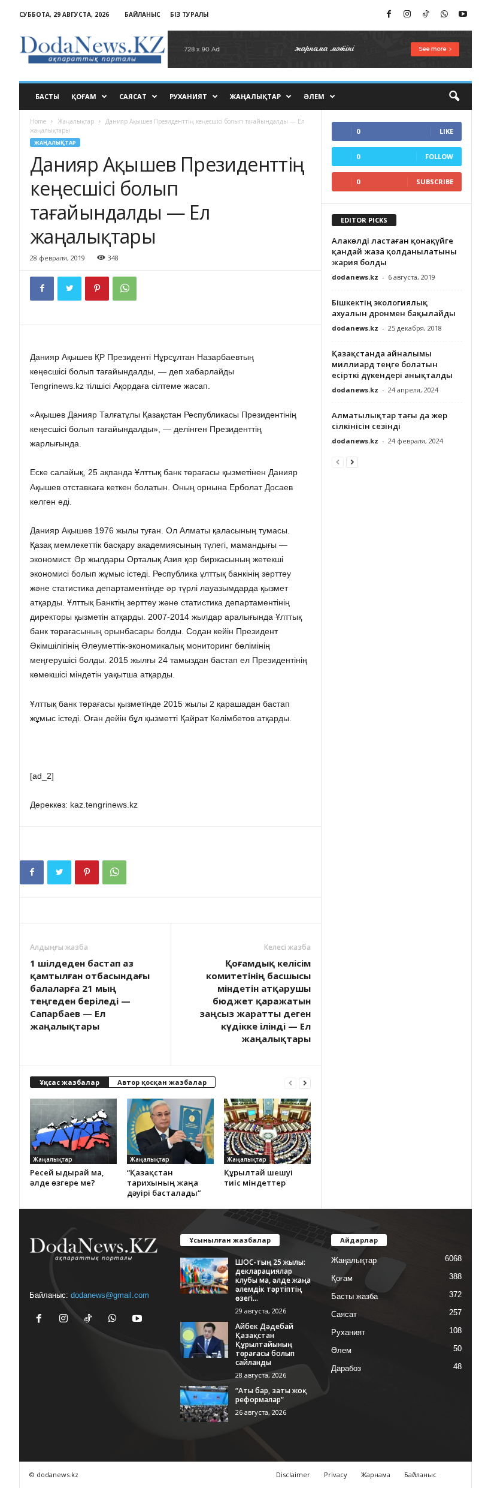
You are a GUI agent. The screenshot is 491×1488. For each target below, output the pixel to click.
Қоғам (83, 96)
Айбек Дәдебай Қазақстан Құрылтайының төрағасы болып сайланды (265, 1344)
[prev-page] (290, 1082)
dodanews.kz (355, 276)
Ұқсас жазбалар (69, 1082)
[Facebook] (388, 14)
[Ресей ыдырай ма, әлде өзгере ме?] (73, 1131)
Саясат (133, 96)
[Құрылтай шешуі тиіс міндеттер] (267, 1131)
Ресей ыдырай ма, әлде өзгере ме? (67, 1177)
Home (38, 121)
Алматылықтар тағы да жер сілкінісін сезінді (389, 420)
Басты (47, 96)
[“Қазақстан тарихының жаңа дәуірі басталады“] (170, 1131)
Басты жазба (354, 1296)
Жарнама (375, 1474)
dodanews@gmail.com (110, 1295)
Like (446, 131)
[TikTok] (426, 14)
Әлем (314, 96)
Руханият (188, 96)
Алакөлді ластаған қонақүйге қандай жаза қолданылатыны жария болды (394, 251)
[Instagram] (407, 14)
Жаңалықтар (255, 96)
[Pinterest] (97, 289)
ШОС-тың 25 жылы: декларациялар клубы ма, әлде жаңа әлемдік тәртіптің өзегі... (273, 1280)
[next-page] (305, 1082)
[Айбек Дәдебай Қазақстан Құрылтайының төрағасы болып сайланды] (204, 1340)
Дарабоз (346, 1368)
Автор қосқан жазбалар (162, 1082)
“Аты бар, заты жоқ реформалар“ (271, 1395)
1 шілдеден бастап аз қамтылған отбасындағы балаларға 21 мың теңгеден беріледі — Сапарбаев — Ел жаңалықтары (90, 994)
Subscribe (434, 181)
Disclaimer (293, 1474)
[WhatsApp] (444, 14)
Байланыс (142, 14)
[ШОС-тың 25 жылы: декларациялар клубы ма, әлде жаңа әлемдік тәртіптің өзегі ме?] (204, 1276)
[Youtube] (463, 14)
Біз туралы (189, 14)
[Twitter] (69, 289)
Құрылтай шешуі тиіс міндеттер (258, 1177)
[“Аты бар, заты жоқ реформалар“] (204, 1404)
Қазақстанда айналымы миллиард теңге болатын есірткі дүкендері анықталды (392, 364)
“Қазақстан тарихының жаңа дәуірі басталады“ (164, 1182)
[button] (454, 96)
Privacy (335, 1474)
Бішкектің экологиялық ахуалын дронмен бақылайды (394, 308)
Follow (439, 156)
